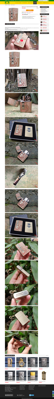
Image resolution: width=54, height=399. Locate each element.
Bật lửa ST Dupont (18, 2)
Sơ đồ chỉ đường (12, 0)
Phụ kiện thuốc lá (45, 2)
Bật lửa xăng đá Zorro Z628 (42, 381)
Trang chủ (6, 0)
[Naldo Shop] (7, 2)
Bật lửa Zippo (25, 2)
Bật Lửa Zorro (30, 2)
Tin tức (9, 0)
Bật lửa (35, 2)
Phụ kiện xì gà (39, 2)
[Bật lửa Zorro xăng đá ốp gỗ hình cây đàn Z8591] (13, 14)
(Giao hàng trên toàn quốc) (30, 10)
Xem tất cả (47, 355)
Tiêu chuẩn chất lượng (31, 389)
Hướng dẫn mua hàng (22, 389)
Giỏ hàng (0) (17, 0)
